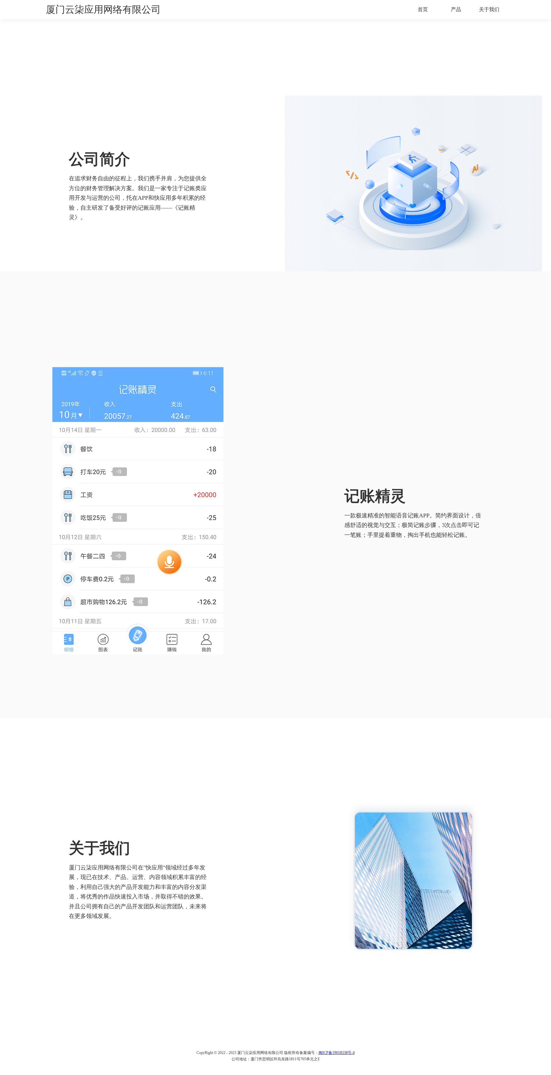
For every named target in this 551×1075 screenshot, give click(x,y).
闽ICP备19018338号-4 (337, 1052)
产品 (456, 9)
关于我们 (489, 9)
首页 (423, 9)
